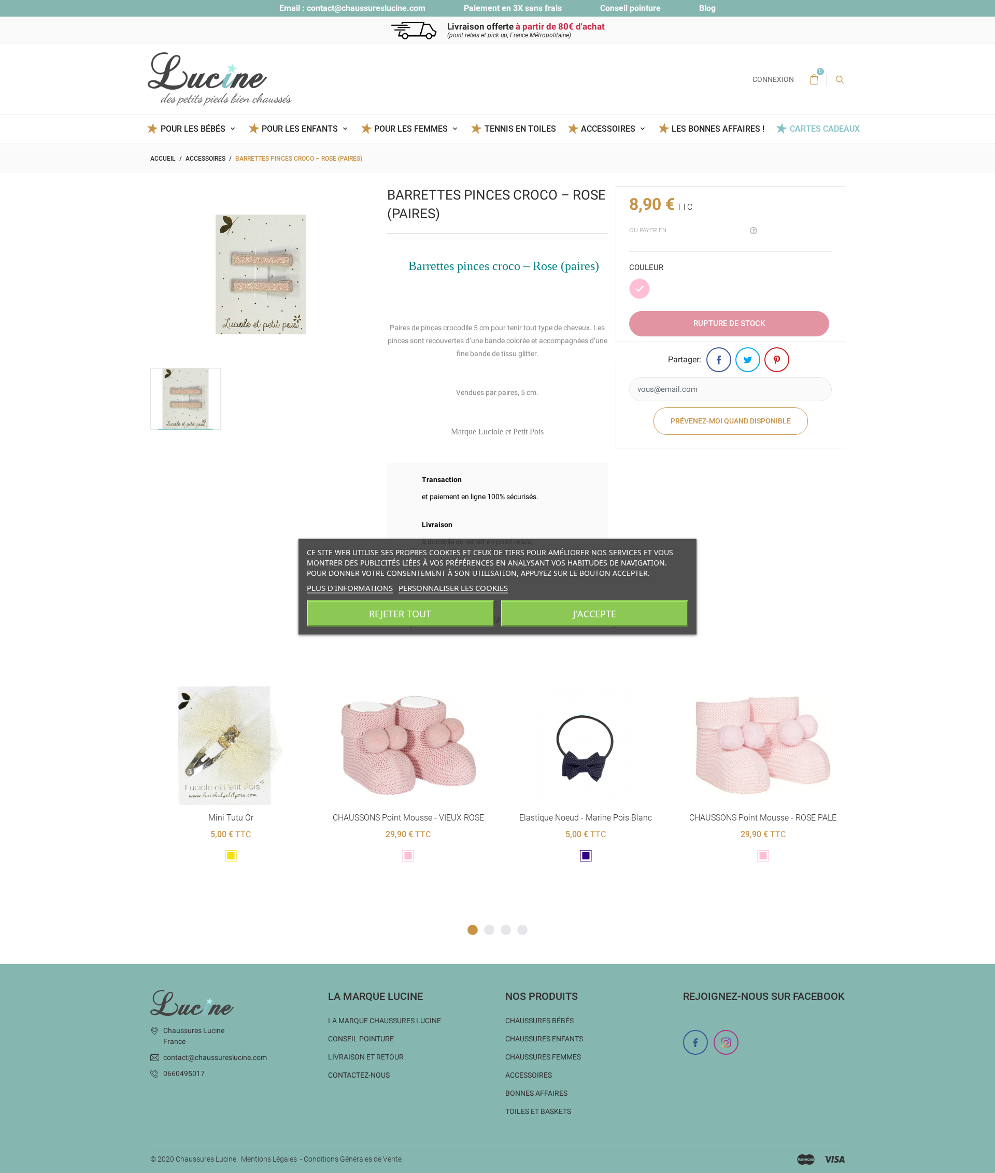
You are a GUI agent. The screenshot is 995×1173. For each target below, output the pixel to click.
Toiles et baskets (538, 1111)
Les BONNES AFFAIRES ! (718, 129)
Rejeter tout (400, 613)
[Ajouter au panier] (382, 669)
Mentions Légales (269, 1159)
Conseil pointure (630, 8)
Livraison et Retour (366, 1057)
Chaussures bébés (539, 1020)
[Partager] (718, 359)
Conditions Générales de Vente (353, 1159)
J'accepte (594, 613)
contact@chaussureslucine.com (366, 8)
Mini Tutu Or (230, 818)
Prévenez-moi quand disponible (731, 421)
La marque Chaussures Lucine (384, 1020)
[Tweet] (747, 359)
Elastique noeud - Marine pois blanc (585, 818)
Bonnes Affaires (536, 1093)
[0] (814, 80)
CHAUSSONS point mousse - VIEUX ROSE (408, 818)
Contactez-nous (359, 1075)
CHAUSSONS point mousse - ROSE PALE (762, 818)
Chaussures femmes (543, 1057)
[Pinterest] (776, 359)
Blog (707, 8)
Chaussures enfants (544, 1039)
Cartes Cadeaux (824, 129)
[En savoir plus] (243, 669)
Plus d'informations (350, 587)
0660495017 (184, 1073)
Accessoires (528, 1075)
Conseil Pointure (361, 1039)
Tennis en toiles (520, 129)
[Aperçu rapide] (218, 669)
